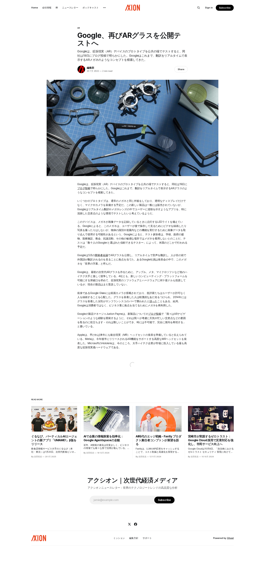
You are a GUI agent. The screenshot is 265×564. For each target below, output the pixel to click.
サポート (147, 538)
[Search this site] (198, 7)
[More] (104, 7)
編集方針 (133, 538)
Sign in (209, 7)
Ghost (230, 538)
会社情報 (46, 7)
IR (57, 7)
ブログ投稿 (83, 188)
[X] (129, 524)
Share (181, 69)
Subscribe (224, 7)
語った (153, 301)
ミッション (119, 538)
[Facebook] (135, 524)
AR (78, 28)
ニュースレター (70, 7)
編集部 (90, 67)
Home (34, 7)
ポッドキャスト (91, 7)
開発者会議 (101, 255)
